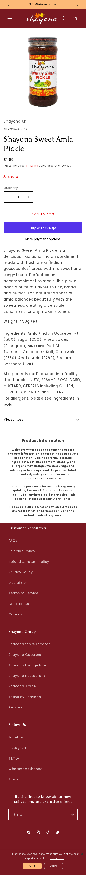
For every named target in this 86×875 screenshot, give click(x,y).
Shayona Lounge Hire (27, 665)
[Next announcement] (77, 4)
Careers (15, 614)
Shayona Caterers (24, 654)
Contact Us (18, 603)
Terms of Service (23, 593)
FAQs (12, 540)
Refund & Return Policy (28, 561)
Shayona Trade (22, 686)
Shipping (32, 165)
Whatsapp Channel (25, 768)
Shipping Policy (21, 551)
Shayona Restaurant (26, 675)
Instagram (17, 747)
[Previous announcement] (8, 4)
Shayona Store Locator (29, 644)
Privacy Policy (20, 572)
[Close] (82, 854)
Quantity (11, 188)
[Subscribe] (72, 814)
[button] (9, 18)
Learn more (57, 858)
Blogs (13, 779)
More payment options (43, 239)
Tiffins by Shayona (24, 696)
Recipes (15, 707)
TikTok (14, 758)
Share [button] (13, 176)
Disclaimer (17, 582)
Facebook (17, 737)
